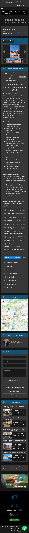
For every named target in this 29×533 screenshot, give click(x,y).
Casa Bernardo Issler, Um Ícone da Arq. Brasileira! (14, 407)
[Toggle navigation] (26, 8)
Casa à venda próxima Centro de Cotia (14, 452)
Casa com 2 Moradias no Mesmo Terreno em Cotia (12, 418)
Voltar (25, 13)
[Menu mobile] (2, 8)
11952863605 (9, 2)
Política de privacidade (14, 530)
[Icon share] (12, 505)
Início (5, 11)
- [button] (3, 304)
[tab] (8, 41)
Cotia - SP (17, 11)
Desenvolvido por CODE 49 (14, 531)
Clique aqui (6, 469)
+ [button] (3, 301)
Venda (10, 11)
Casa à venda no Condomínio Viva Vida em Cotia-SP (14, 441)
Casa (23, 11)
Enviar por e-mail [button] (15, 380)
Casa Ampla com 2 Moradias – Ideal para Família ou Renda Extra (13, 429)
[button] (4, 52)
